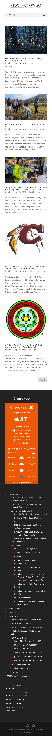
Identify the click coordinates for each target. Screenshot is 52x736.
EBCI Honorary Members (21, 664)
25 (10, 707)
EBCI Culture (12, 616)
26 (13, 707)
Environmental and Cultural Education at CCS (24, 125)
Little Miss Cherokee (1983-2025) (28, 660)
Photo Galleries (13, 608)
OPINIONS (32, 349)
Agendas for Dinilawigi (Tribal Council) (30, 514)
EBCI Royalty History (19, 638)
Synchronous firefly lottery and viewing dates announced (23, 59)
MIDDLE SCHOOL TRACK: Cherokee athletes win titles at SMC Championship (25, 267)
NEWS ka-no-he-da (36, 192)
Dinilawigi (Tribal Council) (21, 511)
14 (20, 699)
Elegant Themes (25, 729)
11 (10, 699)
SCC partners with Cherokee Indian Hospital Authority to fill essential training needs (26, 188)
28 (20, 707)
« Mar (7, 710)
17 (7, 703)
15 (23, 699)
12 (13, 699)
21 (20, 703)
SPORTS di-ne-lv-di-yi (37, 271)
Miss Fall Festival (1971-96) (25, 649)
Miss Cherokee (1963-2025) (25, 645)
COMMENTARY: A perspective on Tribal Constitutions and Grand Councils (23, 346)
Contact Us (11, 612)
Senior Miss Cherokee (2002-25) (27, 641)
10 (7, 699)
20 (17, 703)
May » (13, 710)
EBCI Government (14, 494)
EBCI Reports (16, 545)
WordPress (26, 732)
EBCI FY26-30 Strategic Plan (25, 548)
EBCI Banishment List (23, 598)
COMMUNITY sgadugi (37, 129)
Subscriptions (13, 672)
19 (13, 703)
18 (10, 703)
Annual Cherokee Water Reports (27, 552)
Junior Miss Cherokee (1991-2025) (28, 656)
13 (17, 699)
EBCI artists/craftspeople (21, 623)
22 (23, 703)
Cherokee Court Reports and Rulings (29, 574)
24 (7, 707)
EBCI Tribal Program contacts (19, 676)
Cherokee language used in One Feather (28, 627)
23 (26, 703)
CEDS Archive (19, 556)
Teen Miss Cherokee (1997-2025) (28, 652)
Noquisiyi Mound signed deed (23, 668)
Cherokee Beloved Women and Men (26, 619)
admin (10, 63)
